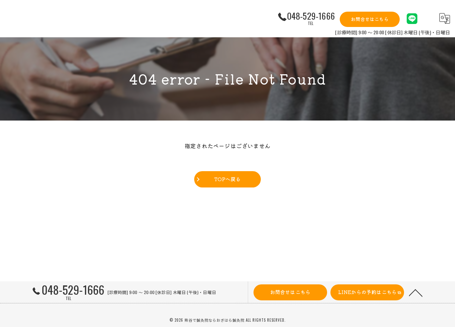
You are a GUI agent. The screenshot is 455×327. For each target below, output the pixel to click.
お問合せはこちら (370, 19)
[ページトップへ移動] (415, 292)
